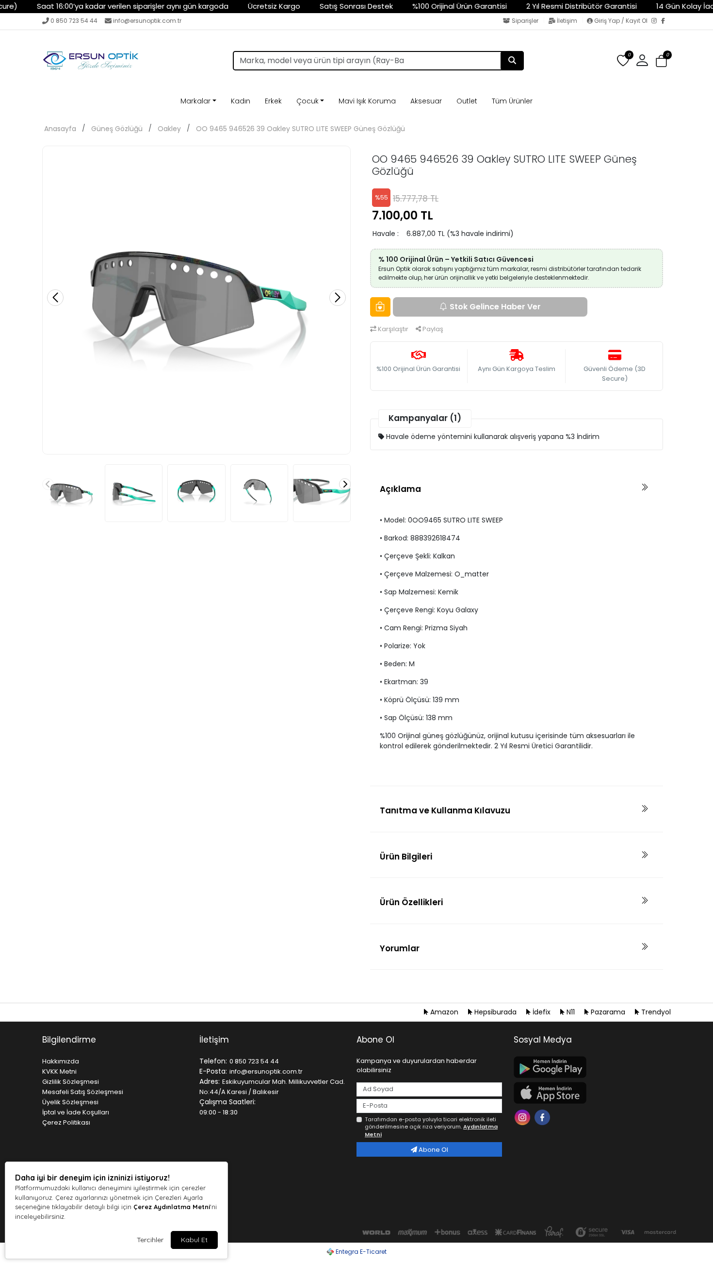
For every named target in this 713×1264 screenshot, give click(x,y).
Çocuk (307, 101)
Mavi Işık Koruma (367, 101)
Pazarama (608, 1012)
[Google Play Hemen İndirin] (586, 1067)
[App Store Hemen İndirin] (586, 1093)
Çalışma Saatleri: (227, 1102)
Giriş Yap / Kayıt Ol (621, 21)
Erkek (273, 101)
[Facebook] (666, 21)
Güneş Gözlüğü (117, 128)
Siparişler (525, 21)
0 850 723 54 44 (73, 21)
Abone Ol (432, 1149)
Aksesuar (426, 101)
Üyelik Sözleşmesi (70, 1102)
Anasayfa (60, 128)
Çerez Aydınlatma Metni (171, 1207)
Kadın (240, 101)
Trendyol (655, 1012)
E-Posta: (213, 1071)
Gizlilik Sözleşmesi (70, 1081)
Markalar (195, 101)
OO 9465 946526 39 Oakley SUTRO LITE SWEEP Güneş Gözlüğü (300, 128)
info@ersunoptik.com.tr (147, 21)
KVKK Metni (59, 1071)
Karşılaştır (392, 329)
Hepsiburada (495, 1012)
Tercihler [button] (150, 1239)
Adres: (209, 1081)
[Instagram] (656, 21)
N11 (571, 1012)
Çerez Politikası (66, 1122)
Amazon (444, 1012)
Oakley (169, 128)
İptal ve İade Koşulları (75, 1112)
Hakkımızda (60, 1061)
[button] (661, 60)
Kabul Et (194, 1239)
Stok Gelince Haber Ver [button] (495, 306)
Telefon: (213, 1061)
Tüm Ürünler (512, 101)
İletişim (567, 21)
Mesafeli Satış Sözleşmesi (82, 1091)
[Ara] (512, 60)
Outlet (466, 101)
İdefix (541, 1012)
